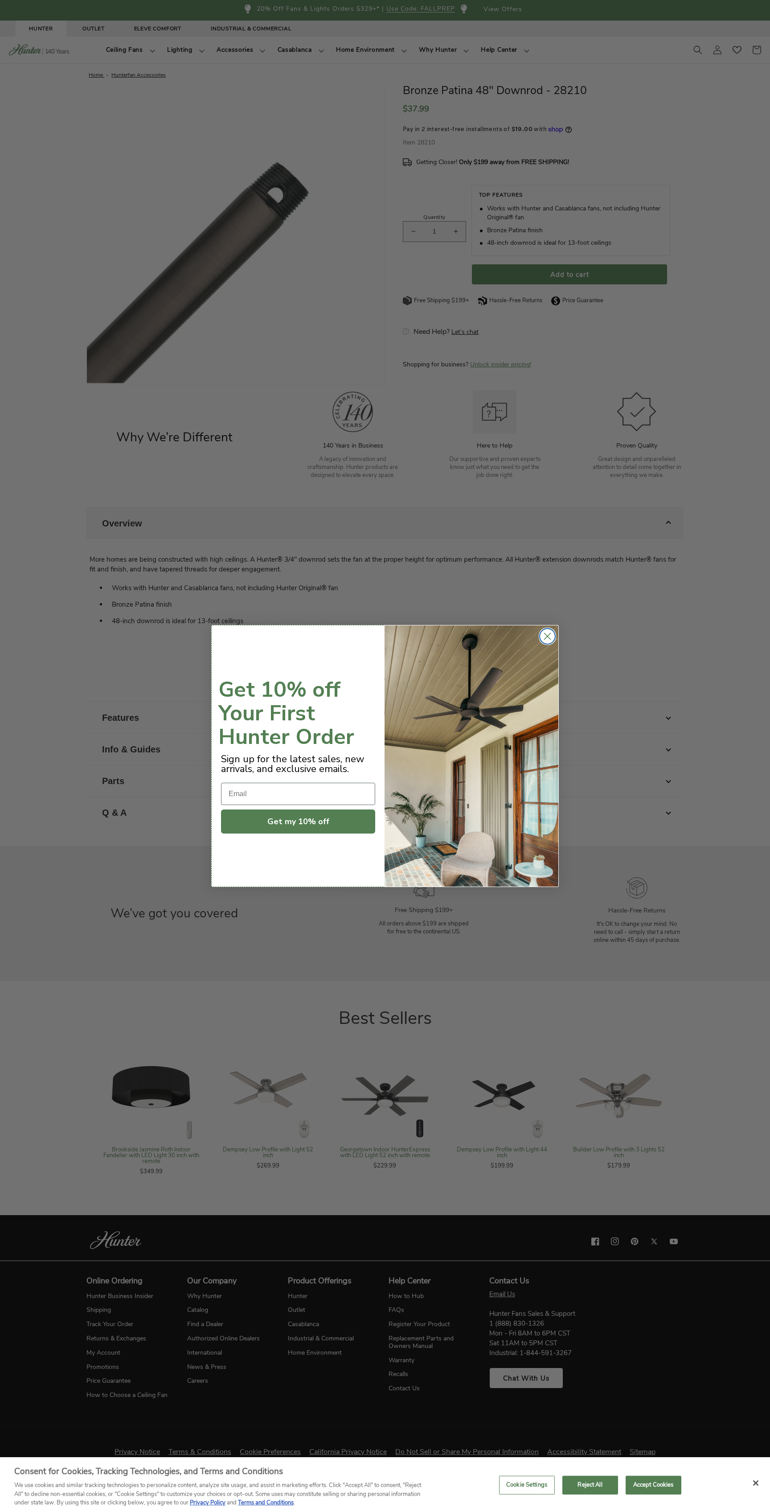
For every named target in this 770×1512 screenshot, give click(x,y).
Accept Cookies (653, 1485)
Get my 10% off (298, 821)
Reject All (590, 1485)
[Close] (756, 1483)
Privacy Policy (207, 1503)
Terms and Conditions (266, 1503)
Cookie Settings (526, 1485)
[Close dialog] (547, 636)
